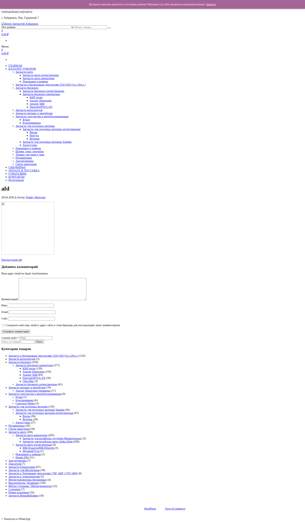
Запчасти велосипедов (29, 110)
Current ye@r (10, 337)
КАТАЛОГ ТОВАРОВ (22, 68)
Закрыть (211, 4)
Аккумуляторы (25, 160)
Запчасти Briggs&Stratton (23, 495)
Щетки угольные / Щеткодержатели (30, 486)
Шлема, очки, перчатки (30, 151)
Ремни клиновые (18, 492)
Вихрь (33, 132)
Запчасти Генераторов (21, 466)
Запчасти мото (24, 71)
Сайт (4, 318)
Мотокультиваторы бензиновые (27, 479)
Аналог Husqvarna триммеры (33, 390)
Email (4, 311)
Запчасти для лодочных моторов (35, 125)
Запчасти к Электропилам (24, 476)
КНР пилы (36, 97)
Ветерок (35, 138)
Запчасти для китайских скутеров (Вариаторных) (52, 438)
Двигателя (14, 463)
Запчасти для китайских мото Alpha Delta (48, 441)
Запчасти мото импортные (39, 78)
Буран (26, 119)
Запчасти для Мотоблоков (24, 470)
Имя (4, 305)
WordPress (150, 508)
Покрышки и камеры (35, 81)
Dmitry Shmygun (35, 197)
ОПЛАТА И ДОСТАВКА (24, 170)
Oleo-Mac (28, 381)
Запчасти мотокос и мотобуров (34, 113)
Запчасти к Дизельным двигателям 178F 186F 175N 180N (43, 473)
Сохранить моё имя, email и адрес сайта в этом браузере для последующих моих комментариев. (63, 325)
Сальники (14, 489)
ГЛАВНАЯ (15, 65)
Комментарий (9, 299)
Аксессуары (30, 145)
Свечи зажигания (26, 164)
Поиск (39, 341)
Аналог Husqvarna (41, 100)
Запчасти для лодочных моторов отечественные (51, 129)
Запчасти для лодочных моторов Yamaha (47, 141)
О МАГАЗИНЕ (17, 173)
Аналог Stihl (37, 103)
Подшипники (24, 157)
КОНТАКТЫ (16, 176)
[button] (15, 518)
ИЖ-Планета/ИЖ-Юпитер (38, 447)
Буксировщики (32, 122)
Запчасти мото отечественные (41, 75)
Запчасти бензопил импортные (41, 94)
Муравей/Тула (31, 451)
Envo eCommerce (175, 508)
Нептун (34, 135)
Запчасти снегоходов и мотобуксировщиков (42, 116)
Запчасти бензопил (27, 87)
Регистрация (16, 180)
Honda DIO (22, 457)
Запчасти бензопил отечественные (43, 91)
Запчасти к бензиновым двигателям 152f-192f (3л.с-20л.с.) (51, 84)
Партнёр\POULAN (41, 106)
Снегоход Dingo (25, 403)
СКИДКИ (17, 167)
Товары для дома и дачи (30, 154)
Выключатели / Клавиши (23, 482)
